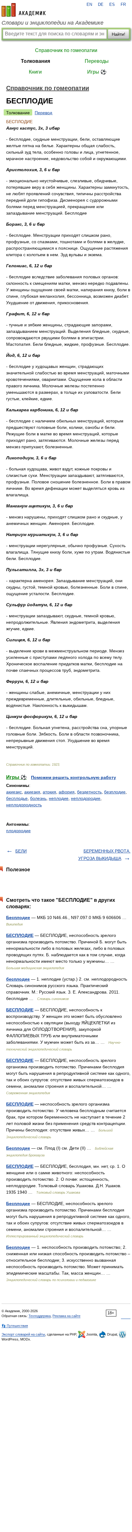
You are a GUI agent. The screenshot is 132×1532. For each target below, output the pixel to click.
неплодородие (85, 798)
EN (89, 4)
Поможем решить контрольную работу (73, 777)
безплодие (115, 791)
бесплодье (17, 798)
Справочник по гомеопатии (66, 50)
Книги (35, 72)
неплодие (58, 798)
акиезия (32, 791)
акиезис (14, 791)
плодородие (18, 830)
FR (123, 4)
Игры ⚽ (97, 72)
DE (100, 4)
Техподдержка (40, 1316)
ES (112, 4)
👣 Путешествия (15, 1326)
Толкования (35, 61)
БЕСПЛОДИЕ (19, 935)
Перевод (43, 112)
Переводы (97, 61)
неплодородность (24, 804)
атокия (49, 791)
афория (67, 791)
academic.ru (24, 10)
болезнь (38, 798)
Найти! (118, 34)
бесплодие (18, 979)
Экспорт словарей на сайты (23, 1334)
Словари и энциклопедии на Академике (52, 23)
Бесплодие (18, 917)
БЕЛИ (21, 851)
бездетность (89, 791)
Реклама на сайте (66, 1316)
